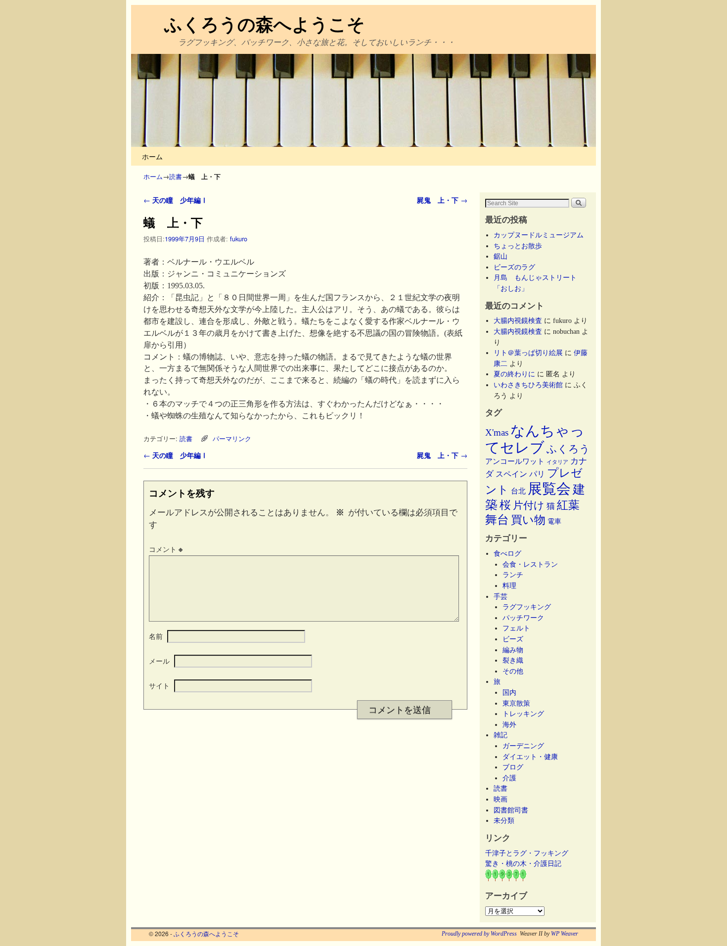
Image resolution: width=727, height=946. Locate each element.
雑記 (500, 735)
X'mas (496, 432)
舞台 (497, 519)
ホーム (152, 156)
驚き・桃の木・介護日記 (523, 863)
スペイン (511, 474)
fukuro (238, 238)
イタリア (557, 462)
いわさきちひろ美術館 (528, 385)
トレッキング (523, 714)
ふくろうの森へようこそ (264, 23)
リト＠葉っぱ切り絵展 (528, 353)
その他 (512, 671)
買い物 (528, 519)
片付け (529, 505)
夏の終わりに (514, 374)
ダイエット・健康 (530, 757)
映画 (500, 799)
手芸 (500, 596)
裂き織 (512, 660)
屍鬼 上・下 (442, 200)
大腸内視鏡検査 (518, 320)
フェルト (516, 628)
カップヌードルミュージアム (539, 235)
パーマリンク (232, 438)
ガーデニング (523, 746)
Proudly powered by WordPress (479, 933)
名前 (156, 636)
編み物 (512, 650)
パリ (537, 474)
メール (159, 661)
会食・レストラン (530, 564)
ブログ (512, 767)
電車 (554, 521)
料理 (509, 585)
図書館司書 (511, 810)
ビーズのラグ (514, 267)
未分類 (504, 820)
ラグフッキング (526, 607)
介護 (509, 778)
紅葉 (568, 505)
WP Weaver (564, 933)
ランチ (512, 575)
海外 (509, 724)
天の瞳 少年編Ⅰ (175, 200)
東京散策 (519, 703)
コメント (165, 549)
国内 (509, 692)
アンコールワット (515, 461)
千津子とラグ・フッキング (526, 853)
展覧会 (549, 488)
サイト (159, 685)
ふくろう (568, 449)
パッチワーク (526, 618)
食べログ (507, 553)
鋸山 (500, 256)
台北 (518, 491)
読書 (175, 176)
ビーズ (512, 639)
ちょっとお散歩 (518, 246)
